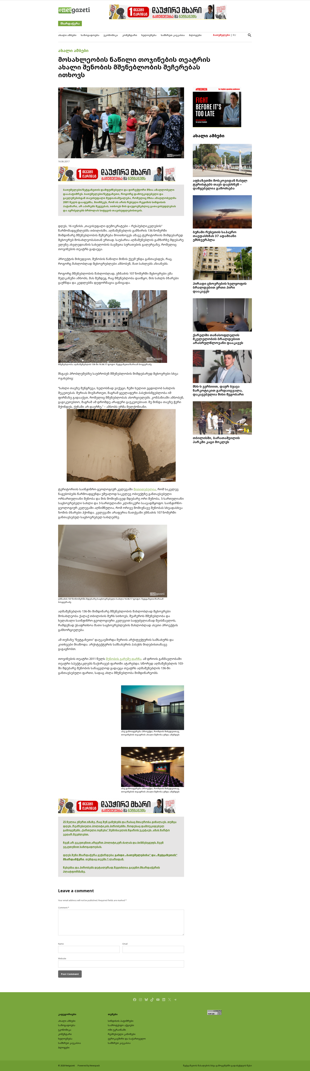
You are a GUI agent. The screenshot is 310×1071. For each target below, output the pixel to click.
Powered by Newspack (89, 1065)
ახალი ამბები (67, 35)
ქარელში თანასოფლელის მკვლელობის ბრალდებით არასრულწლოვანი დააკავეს (218, 339)
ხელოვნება (148, 35)
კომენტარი (129, 35)
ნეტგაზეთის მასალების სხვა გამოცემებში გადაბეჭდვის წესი (217, 1065)
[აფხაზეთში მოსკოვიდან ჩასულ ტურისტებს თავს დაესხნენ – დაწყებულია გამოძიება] (222, 160)
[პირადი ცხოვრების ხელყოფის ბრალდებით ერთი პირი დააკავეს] (222, 263)
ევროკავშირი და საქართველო (127, 1038)
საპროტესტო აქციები (121, 1025)
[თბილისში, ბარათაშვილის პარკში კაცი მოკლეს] (222, 418)
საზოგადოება (90, 35)
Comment (63, 907)
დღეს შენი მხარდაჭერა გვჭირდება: (89, 855)
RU (234, 34)
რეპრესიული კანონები (121, 1034)
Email (125, 943)
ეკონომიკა (110, 35)
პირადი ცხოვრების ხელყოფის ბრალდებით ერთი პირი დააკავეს (220, 287)
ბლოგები (195, 35)
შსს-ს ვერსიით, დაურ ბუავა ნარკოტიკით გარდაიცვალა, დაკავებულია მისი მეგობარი (218, 390)
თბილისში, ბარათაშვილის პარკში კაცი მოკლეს (216, 440)
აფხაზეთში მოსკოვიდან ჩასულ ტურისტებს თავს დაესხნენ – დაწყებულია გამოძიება (220, 184)
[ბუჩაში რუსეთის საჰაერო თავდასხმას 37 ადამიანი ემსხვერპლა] (222, 212)
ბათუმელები (221, 34)
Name (61, 943)
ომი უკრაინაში (117, 1029)
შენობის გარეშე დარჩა (123, 659)
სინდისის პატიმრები (120, 1020)
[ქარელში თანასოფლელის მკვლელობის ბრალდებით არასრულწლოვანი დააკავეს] (222, 315)
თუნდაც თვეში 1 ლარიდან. (104, 859)
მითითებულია (145, 489)
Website (62, 958)
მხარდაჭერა (70, 23)
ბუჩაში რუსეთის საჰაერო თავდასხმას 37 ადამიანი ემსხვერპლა (214, 236)
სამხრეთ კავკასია (173, 35)
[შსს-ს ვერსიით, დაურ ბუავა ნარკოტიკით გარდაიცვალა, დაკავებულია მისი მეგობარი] (222, 366)
